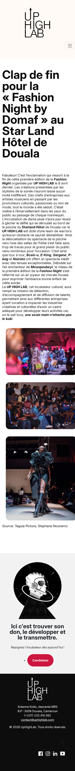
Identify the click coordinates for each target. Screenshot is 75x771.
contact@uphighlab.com (37, 720)
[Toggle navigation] (70, 45)
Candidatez (40, 660)
